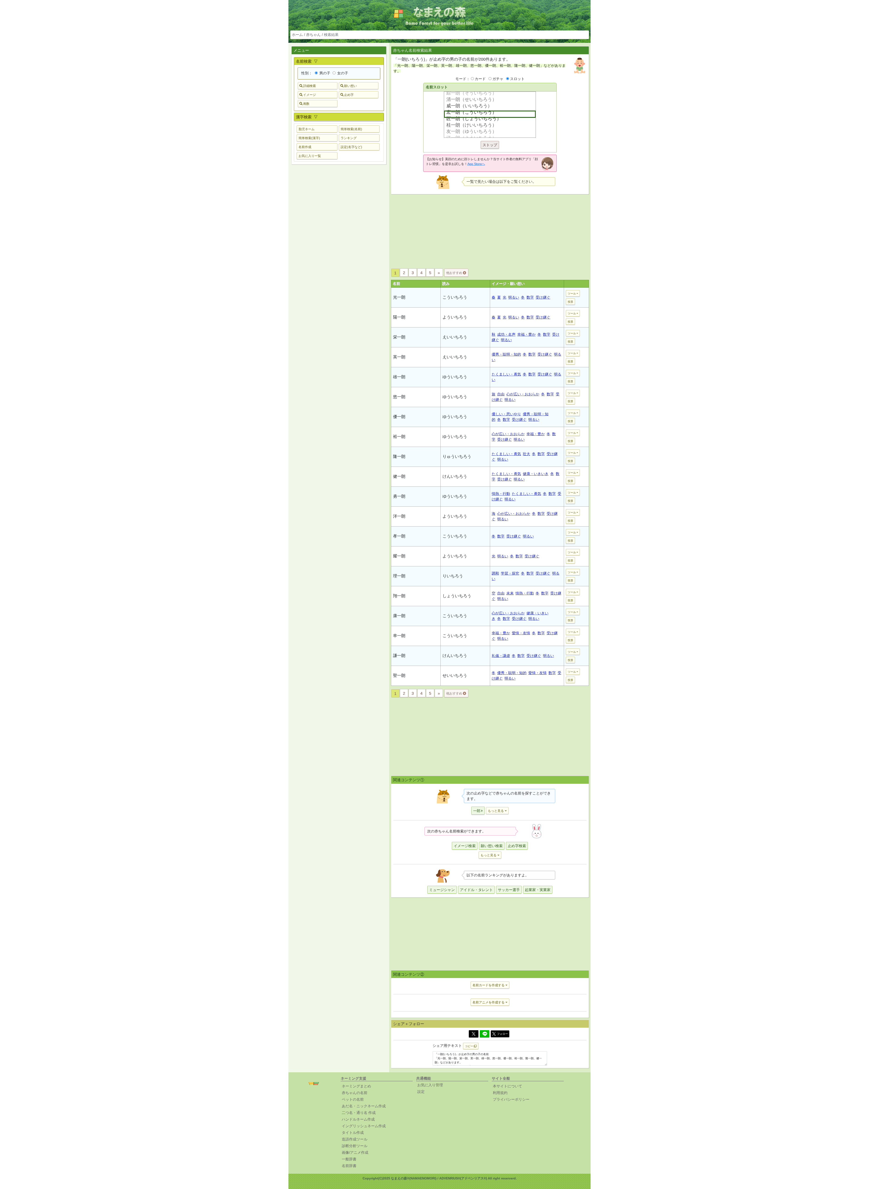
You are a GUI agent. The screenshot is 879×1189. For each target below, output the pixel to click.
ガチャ (497, 79)
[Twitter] (473, 1034)
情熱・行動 (501, 494)
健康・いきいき (535, 474)
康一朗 (399, 615)
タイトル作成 (353, 1133)
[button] (478, 811)
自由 (501, 394)
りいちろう (452, 576)
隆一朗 (399, 456)
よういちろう (454, 317)
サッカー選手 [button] (509, 890)
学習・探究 (510, 573)
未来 (510, 593)
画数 (306, 103)
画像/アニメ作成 (355, 1152)
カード (480, 79)
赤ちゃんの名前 (354, 1093)
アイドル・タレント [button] (476, 890)
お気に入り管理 (430, 1085)
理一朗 (399, 576)
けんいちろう (454, 476)
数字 (530, 297)
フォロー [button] (502, 1033)
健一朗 (399, 476)
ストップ (490, 145)
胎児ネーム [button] (306, 129)
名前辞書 (349, 1166)
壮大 (526, 454)
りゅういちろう (456, 456)
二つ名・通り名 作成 (359, 1113)
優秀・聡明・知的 (506, 354)
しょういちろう (456, 596)
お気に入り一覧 (309, 156)
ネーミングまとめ (356, 1086)
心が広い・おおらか (522, 394)
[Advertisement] (338, 240)
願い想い (350, 86)
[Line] (484, 1034)
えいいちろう (454, 337)
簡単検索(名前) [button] (351, 129)
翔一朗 (399, 596)
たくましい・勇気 (506, 374)
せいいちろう (454, 675)
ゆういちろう (454, 377)
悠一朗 (399, 397)
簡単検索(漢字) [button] (309, 138)
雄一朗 (399, 377)
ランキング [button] (349, 138)
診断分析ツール (354, 1146)
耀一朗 (399, 556)
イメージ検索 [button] (465, 846)
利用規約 (500, 1093)
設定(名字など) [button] (351, 147)
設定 (421, 1092)
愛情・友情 (521, 633)
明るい (513, 297)
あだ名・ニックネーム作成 (364, 1106)
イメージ (309, 95)
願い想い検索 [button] (492, 846)
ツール (572, 293)
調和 (495, 573)
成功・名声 (506, 334)
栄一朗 (399, 337)
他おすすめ (454, 273)
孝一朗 (399, 536)
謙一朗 (399, 655)
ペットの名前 (353, 1099)
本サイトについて (507, 1086)
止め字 (349, 95)
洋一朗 (399, 516)
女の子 (342, 73)
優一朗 (399, 416)
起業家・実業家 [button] (538, 890)
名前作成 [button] (304, 147)
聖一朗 (399, 675)
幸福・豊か (526, 334)
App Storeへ (476, 164)
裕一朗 (399, 436)
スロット (517, 79)
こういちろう (454, 297)
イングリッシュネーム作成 (364, 1126)
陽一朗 (399, 317)
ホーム (297, 35)
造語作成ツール (354, 1139)
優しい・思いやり (506, 414)
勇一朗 (399, 496)
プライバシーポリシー (511, 1099)
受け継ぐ (543, 297)
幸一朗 (399, 635)
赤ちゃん (313, 35)
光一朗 (399, 297)
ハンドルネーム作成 (358, 1119)
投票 (570, 301)
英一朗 (399, 357)
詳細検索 (309, 86)
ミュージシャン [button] (442, 890)
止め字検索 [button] (517, 846)
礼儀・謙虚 (501, 656)
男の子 (324, 73)
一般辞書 (349, 1159)
